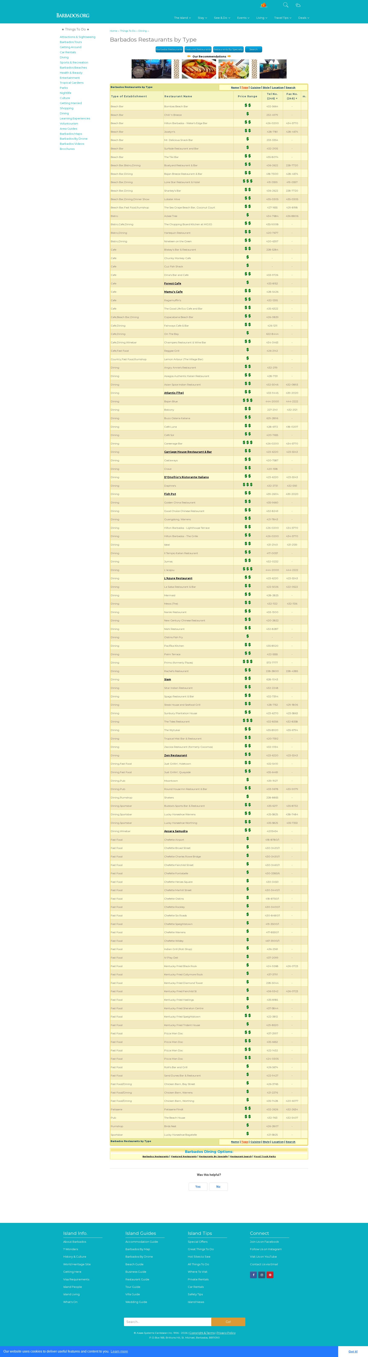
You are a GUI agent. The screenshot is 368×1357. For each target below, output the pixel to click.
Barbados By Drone (74, 138)
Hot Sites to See (199, 1256)
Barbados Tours (71, 42)
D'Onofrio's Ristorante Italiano (186, 477)
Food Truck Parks (265, 1156)
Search (253, 49)
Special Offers (197, 1241)
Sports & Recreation (74, 62)
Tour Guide (132, 1286)
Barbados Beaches (73, 67)
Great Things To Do (201, 1249)
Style (266, 87)
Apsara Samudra (176, 831)
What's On (70, 1302)
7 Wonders (70, 1249)
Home (113, 30)
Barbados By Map (137, 1249)
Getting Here (72, 1271)
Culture (65, 98)
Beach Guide (134, 1264)
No (218, 1186)
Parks (64, 87)
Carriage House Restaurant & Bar (188, 451)
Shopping (66, 108)
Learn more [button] (119, 1351)
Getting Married (71, 103)
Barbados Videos (72, 143)
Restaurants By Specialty (228, 49)
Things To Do (127, 30)
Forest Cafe (172, 283)
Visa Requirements (76, 1279)
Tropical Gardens (71, 82)
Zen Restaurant (175, 755)
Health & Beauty (71, 72)
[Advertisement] (83, 217)
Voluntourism (69, 123)
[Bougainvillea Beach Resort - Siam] (209, 77)
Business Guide (135, 1271)
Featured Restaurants (198, 49)
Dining (64, 113)
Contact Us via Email (264, 1264)
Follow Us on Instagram (266, 1249)
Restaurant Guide (137, 1279)
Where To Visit (197, 1271)
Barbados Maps (71, 133)
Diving (64, 57)
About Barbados (74, 1241)
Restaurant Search (241, 1156)
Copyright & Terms (202, 1332)
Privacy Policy (226, 1332)
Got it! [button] (353, 1351)
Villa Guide (132, 1294)
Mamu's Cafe (173, 291)
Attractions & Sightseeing (77, 37)
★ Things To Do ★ (75, 29)
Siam (167, 679)
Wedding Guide (136, 1302)
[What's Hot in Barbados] (263, 6)
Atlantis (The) (174, 392)
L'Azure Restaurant (178, 578)
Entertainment (70, 77)
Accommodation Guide (141, 1241)
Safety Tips (195, 1294)
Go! (228, 1322)
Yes (198, 1186)
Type (244, 87)
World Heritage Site (77, 1264)
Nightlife (65, 93)
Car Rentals (68, 52)
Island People (72, 1286)
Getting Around (70, 47)
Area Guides (68, 128)
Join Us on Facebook (264, 1241)
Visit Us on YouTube (263, 1256)
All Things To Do (198, 1264)
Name (235, 87)
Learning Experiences (75, 118)
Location (278, 87)
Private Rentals (198, 1279)
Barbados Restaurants (169, 49)
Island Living (71, 1294)
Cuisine (255, 87)
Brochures (67, 148)
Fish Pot (170, 494)
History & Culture (74, 1256)
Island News (196, 1302)
